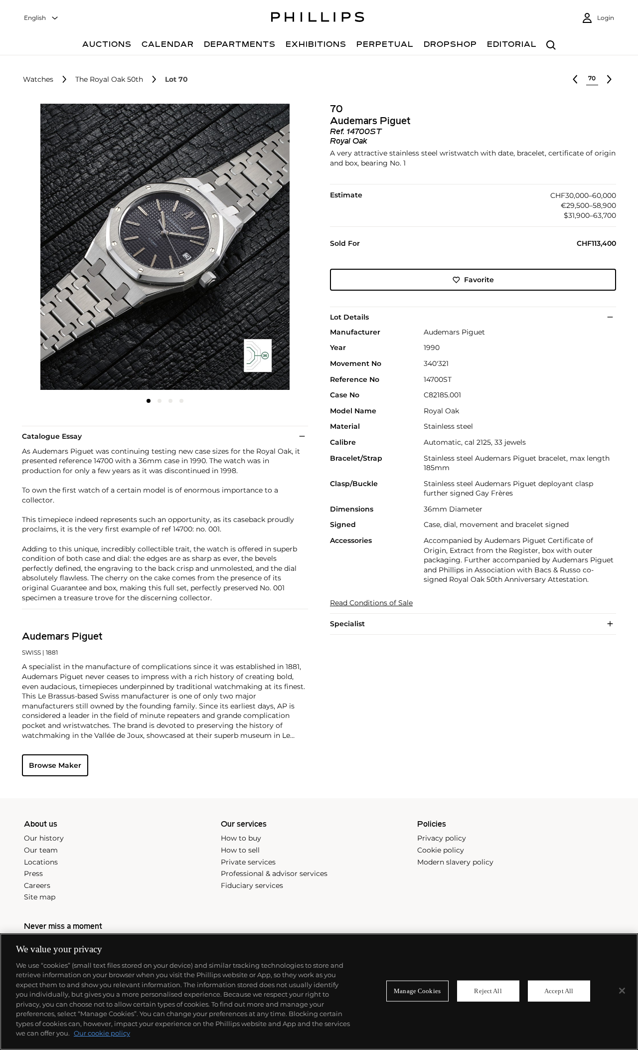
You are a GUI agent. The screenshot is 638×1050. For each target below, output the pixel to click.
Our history (44, 838)
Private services (248, 862)
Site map (39, 896)
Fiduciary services (252, 885)
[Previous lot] (575, 79)
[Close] (622, 991)
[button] (162, 247)
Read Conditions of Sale (371, 603)
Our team (41, 850)
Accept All (558, 991)
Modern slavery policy (455, 862)
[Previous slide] (69, 248)
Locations (41, 862)
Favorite (479, 279)
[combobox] (41, 18)
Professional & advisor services (274, 873)
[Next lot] (609, 79)
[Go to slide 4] (181, 400)
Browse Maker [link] (55, 765)
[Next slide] (260, 248)
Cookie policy (440, 850)
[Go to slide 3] (170, 400)
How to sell (240, 850)
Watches (38, 79)
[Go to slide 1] (148, 400)
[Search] (551, 45)
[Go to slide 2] (159, 400)
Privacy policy (441, 838)
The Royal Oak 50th (109, 79)
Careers (37, 885)
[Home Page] (317, 18)
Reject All (487, 991)
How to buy (241, 838)
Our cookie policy (102, 1033)
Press (33, 873)
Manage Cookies (417, 991)
